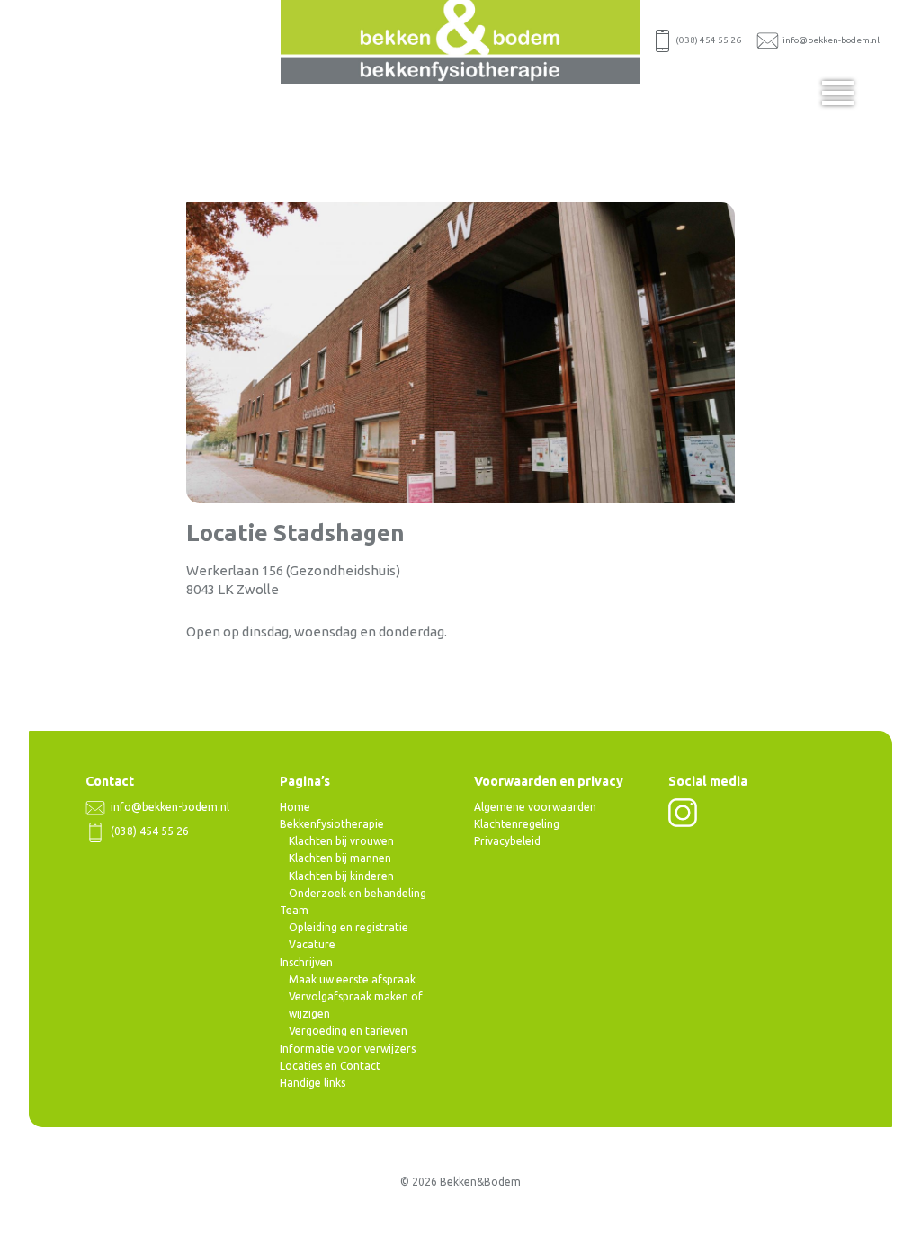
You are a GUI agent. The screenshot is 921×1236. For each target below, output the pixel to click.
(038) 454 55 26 (707, 40)
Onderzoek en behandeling (357, 893)
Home (295, 807)
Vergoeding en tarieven (348, 1030)
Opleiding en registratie (348, 927)
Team (294, 910)
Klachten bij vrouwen (341, 841)
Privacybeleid (507, 841)
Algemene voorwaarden (535, 807)
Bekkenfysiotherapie (332, 824)
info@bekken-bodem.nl (829, 40)
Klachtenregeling (516, 824)
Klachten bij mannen (340, 858)
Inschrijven (306, 962)
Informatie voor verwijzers (348, 1048)
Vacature (312, 944)
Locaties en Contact (330, 1065)
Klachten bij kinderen (341, 876)
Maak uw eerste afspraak (352, 979)
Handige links (312, 1083)
